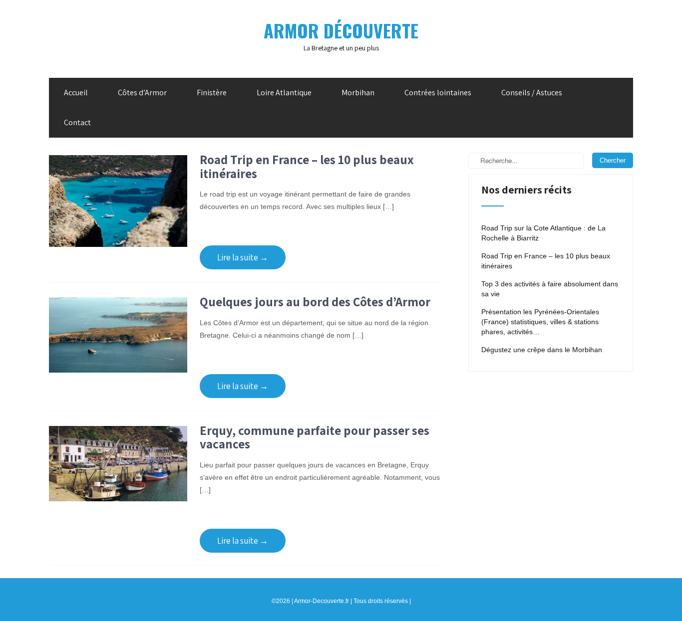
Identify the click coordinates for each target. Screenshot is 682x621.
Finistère (212, 92)
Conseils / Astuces (531, 92)
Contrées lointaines (437, 92)
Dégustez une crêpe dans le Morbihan (541, 350)
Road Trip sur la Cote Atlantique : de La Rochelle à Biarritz (543, 233)
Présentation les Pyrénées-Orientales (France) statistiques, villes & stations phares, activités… (540, 322)
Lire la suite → (242, 257)
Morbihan (357, 92)
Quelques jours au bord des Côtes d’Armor (315, 301)
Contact (77, 122)
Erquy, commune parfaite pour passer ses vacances (314, 437)
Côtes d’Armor (142, 92)
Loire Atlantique (284, 92)
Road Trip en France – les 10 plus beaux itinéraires (307, 166)
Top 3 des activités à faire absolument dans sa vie (549, 289)
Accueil (76, 92)
